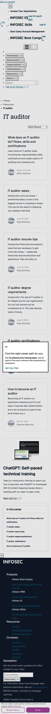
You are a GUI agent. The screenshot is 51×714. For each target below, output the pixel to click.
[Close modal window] (6, 346)
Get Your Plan (25, 367)
